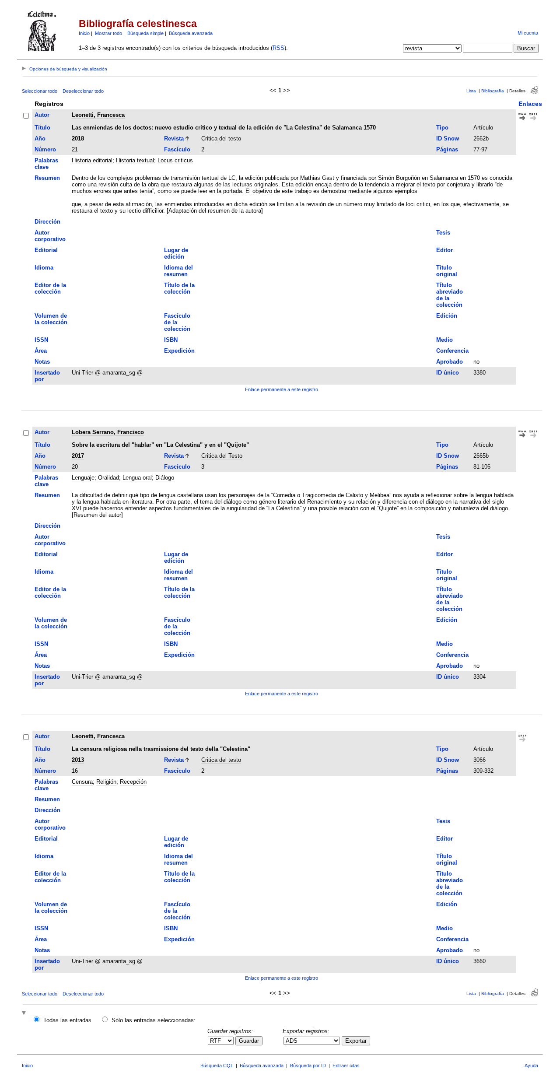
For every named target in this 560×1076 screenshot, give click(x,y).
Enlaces (530, 103)
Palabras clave (46, 163)
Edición (446, 315)
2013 (78, 760)
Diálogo (164, 477)
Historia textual (135, 160)
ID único (447, 372)
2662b (481, 138)
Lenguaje (83, 477)
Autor (42, 115)
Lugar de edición (176, 253)
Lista (471, 90)
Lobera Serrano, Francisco (108, 432)
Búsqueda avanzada (191, 33)
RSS (278, 48)
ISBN (171, 339)
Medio (444, 339)
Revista (174, 138)
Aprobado (449, 361)
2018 (78, 138)
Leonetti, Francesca (98, 115)
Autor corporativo (50, 235)
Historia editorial (92, 160)
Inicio (84, 33)
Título (42, 127)
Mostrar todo (108, 33)
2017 (78, 455)
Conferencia (452, 350)
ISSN (41, 339)
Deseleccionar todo (83, 91)
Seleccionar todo (39, 91)
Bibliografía (492, 90)
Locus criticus (175, 160)
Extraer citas (346, 1065)
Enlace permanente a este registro (281, 389)
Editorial (46, 250)
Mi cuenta (528, 32)
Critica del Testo (221, 455)
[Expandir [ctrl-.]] (25, 1013)
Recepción (133, 781)
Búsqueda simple (145, 33)
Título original (446, 270)
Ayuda (531, 1065)
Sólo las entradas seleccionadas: (154, 1020)
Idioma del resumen (178, 270)
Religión (106, 781)
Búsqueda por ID (308, 1065)
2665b (481, 455)
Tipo (442, 127)
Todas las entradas (67, 1020)
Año (40, 138)
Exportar (356, 1040)
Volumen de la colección (51, 319)
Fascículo (177, 149)
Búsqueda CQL (216, 1065)
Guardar (249, 1040)
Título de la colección (179, 288)
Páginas (447, 149)
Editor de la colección (50, 288)
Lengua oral (137, 477)
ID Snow (447, 138)
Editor (444, 250)
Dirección (47, 221)
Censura (82, 781)
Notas (42, 361)
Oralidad (108, 477)
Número (45, 149)
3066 (479, 760)
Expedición (179, 350)
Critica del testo (221, 138)
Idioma (44, 267)
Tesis (443, 232)
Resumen (47, 178)
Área (41, 350)
